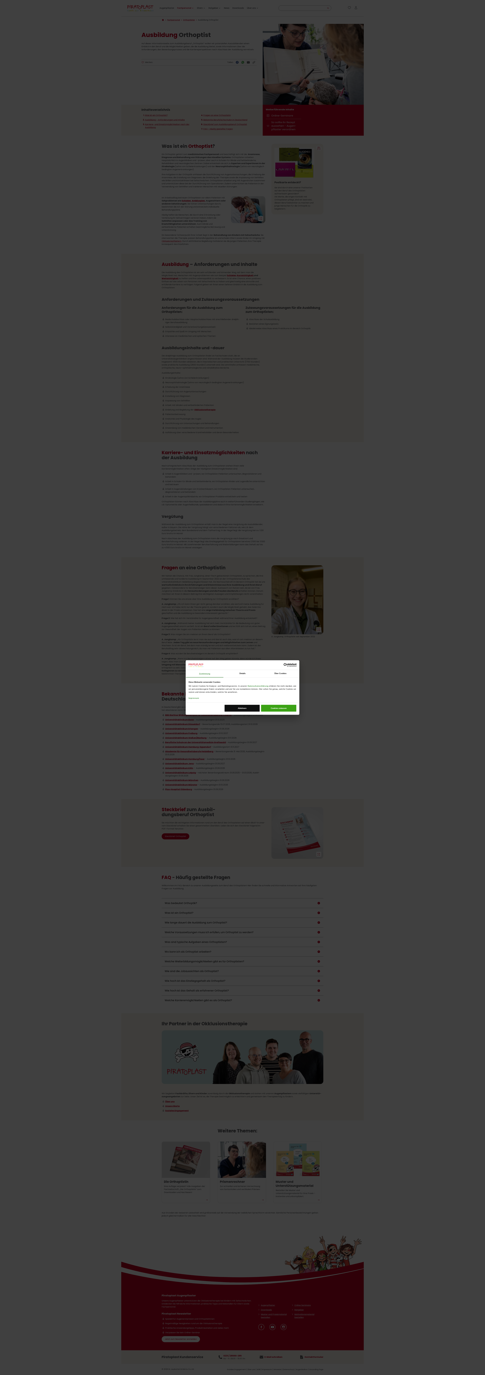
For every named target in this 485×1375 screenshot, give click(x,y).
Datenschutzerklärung (258, 686)
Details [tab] (242, 673)
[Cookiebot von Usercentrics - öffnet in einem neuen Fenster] (285, 665)
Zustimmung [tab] (204, 674)
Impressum (194, 698)
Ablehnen (242, 708)
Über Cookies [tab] (280, 673)
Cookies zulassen (279, 708)
